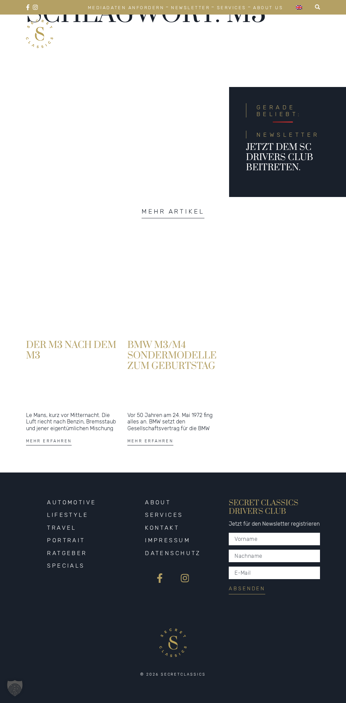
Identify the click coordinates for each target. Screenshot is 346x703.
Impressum (167, 540)
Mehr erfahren (49, 441)
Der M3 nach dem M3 (71, 350)
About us (268, 7)
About (158, 502)
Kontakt (162, 527)
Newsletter (190, 7)
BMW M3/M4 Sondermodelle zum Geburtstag (172, 355)
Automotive (71, 502)
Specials (65, 565)
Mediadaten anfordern (126, 7)
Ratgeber (67, 553)
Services (231, 7)
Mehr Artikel (173, 211)
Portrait (66, 540)
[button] (15, 688)
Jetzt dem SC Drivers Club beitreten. (279, 157)
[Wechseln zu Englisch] (299, 7)
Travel (61, 527)
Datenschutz (173, 553)
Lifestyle (67, 514)
